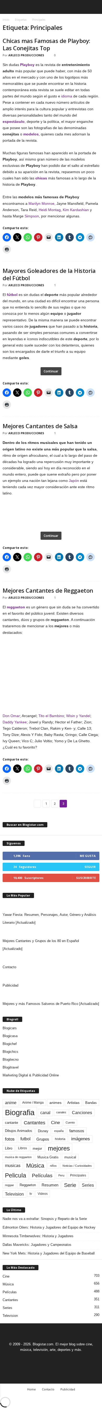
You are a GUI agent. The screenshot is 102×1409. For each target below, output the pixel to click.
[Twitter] (58, 1359)
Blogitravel (11, 1067)
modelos (31, 134)
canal (45, 1112)
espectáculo (14, 121)
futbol (25, 1139)
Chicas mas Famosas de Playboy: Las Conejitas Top (46, 44)
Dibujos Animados (18, 1131)
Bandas (91, 1103)
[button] (94, 7)
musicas (12, 1165)
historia (60, 1139)
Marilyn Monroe (41, 203)
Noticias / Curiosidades (77, 1165)
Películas (42, 1175)
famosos (76, 1131)
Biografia (20, 1112)
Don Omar (11, 716)
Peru (61, 1175)
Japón (74, 480)
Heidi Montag (50, 210)
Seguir (90, 867)
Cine (55, 1122)
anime (10, 1102)
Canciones (82, 1112)
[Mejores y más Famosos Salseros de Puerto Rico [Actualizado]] (51, 994)
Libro (8, 1148)
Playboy (27, 65)
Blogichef (10, 1044)
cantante (11, 1123)
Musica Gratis (48, 1157)
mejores (59, 1148)
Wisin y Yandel (78, 716)
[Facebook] (33, 1359)
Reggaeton (28, 1185)
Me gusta (88, 856)
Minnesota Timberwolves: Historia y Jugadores (38, 1236)
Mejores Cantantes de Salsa (40, 426)
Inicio (6, 19)
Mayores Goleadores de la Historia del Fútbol (49, 274)
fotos (10, 1139)
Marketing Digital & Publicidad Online (31, 1075)
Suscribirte (86, 878)
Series (88, 1185)
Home (31, 1389)
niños (53, 1165)
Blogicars (10, 1028)
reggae (9, 1185)
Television (14, 1194)
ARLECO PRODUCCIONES (26, 55)
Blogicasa (10, 1036)
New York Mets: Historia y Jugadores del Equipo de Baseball (49, 1253)
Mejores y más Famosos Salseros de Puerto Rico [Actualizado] (51, 1004)
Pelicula (15, 1175)
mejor (37, 1148)
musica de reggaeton (18, 1157)
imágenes (80, 1138)
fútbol (12, 295)
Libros (22, 1148)
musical (70, 1157)
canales (61, 1112)
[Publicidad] (51, 976)
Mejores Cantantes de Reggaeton (48, 590)
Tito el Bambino (51, 716)
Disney (43, 1131)
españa (59, 1130)
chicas (41, 178)
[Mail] (45, 1359)
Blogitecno (11, 1059)
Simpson (32, 216)
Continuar (51, 371)
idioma (66, 96)
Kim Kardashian (76, 210)
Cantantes (34, 1122)
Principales (78, 1175)
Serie (70, 1185)
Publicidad (10, 985)
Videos (43, 1194)
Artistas (73, 1102)
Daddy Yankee (15, 722)
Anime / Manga (33, 1102)
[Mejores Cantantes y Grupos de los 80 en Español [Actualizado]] (51, 932)
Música (35, 1165)
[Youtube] (69, 1359)
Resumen (50, 1185)
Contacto (9, 967)
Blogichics (10, 1052)
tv (31, 1193)
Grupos (42, 1139)
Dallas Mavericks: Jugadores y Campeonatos (37, 1245)
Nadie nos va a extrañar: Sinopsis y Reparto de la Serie (45, 1219)
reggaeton (16, 607)
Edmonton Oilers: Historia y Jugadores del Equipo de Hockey (49, 1227)
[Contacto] (51, 958)
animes (55, 1102)
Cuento (70, 1122)
